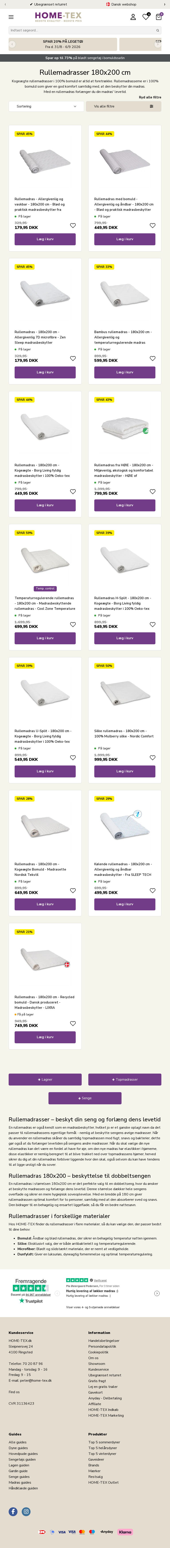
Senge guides (19, 1476)
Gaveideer (96, 1459)
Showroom (96, 1363)
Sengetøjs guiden (22, 1459)
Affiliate (94, 1404)
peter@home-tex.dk (36, 1380)
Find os (14, 1392)
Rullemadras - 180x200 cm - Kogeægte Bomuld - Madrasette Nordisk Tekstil (40, 869)
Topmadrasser (127, 1079)
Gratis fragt (97, 1381)
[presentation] (5, 4)
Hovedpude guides (23, 1453)
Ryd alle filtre (150, 97)
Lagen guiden (19, 1465)
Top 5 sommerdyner (104, 1442)
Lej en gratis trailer (103, 1386)
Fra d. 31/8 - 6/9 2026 (63, 44)
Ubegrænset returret (104, 1375)
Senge (87, 1098)
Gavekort (95, 1392)
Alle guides (18, 1442)
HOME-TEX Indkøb (103, 1409)
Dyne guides (18, 1448)
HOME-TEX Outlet (103, 1482)
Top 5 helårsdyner (102, 1448)
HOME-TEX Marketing (106, 1415)
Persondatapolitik (102, 1346)
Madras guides (20, 1482)
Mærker (94, 1471)
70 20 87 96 (33, 1363)
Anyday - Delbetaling (105, 1398)
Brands (93, 1465)
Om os (93, 1358)
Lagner (47, 1079)
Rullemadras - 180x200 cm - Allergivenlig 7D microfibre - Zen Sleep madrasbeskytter (40, 337)
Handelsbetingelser (103, 1340)
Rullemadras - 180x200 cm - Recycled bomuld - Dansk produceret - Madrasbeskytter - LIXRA (44, 1002)
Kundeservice (98, 1369)
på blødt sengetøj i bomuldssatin (85, 58)
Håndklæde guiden (23, 1488)
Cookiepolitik (98, 1352)
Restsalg (95, 1476)
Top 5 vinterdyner (102, 1453)
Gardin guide (18, 1471)
